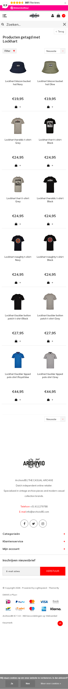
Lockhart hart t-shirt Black (50, 141)
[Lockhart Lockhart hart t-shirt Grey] (17, 184)
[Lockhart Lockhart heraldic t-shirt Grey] (17, 125)
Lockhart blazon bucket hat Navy (18, 83)
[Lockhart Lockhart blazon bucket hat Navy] (17, 67)
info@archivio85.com (37, 511)
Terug (61, 31)
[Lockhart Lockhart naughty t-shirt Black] (50, 243)
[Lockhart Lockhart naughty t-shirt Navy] (17, 243)
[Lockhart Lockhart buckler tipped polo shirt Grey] (50, 360)
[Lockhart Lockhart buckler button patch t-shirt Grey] (50, 301)
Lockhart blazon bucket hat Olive (50, 83)
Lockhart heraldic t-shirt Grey (18, 141)
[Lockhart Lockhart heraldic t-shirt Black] (50, 184)
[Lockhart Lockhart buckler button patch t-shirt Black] (17, 301)
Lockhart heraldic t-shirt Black (50, 200)
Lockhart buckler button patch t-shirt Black (18, 317)
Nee (28, 683)
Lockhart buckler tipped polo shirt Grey (50, 376)
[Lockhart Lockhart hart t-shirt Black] (50, 125)
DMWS (6, 594)
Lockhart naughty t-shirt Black (50, 258)
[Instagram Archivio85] (43, 523)
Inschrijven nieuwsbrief (19, 560)
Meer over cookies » (51, 683)
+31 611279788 (39, 506)
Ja (12, 683)
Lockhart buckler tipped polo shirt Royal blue (18, 376)
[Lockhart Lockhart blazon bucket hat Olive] (50, 67)
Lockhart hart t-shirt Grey (18, 200)
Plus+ (14, 594)
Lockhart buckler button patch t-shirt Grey (50, 317)
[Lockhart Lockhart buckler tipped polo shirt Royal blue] (17, 360)
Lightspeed (41, 588)
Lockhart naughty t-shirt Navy (18, 258)
